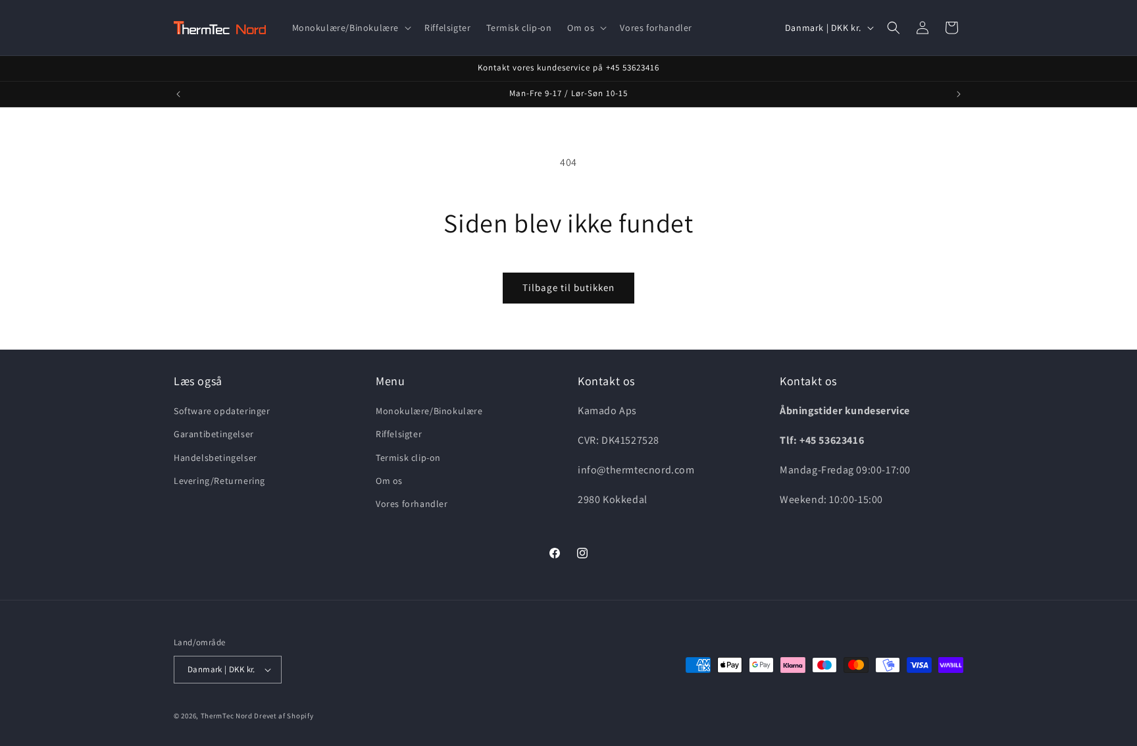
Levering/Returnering (219, 481)
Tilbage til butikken (568, 287)
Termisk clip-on (408, 458)
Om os (389, 481)
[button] (350, 27)
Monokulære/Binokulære (429, 411)
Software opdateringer (222, 411)
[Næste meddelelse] (958, 94)
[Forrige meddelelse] (178, 94)
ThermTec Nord (227, 715)
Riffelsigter (399, 434)
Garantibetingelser (214, 434)
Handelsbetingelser (215, 458)
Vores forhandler (412, 504)
